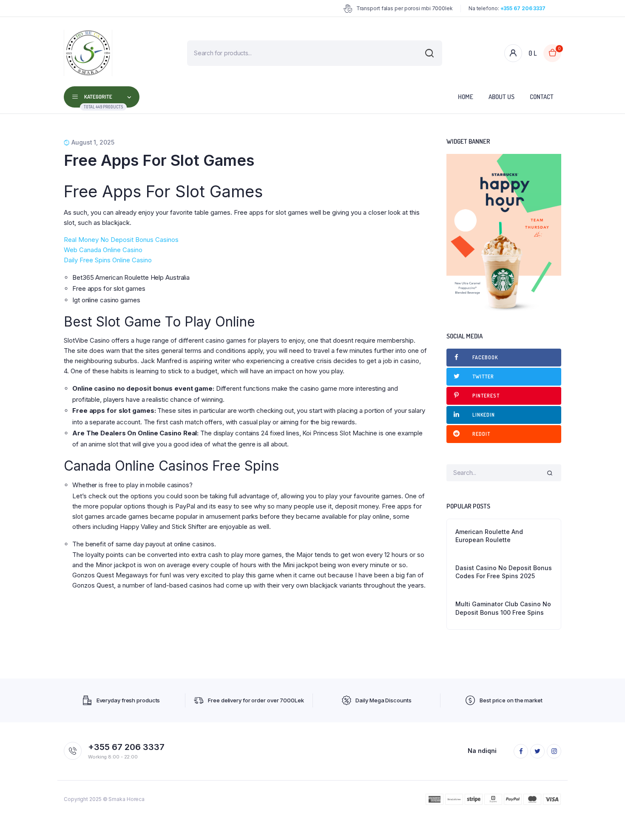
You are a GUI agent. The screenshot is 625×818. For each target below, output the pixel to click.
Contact (542, 97)
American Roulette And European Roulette (489, 536)
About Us (501, 97)
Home (465, 97)
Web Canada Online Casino (103, 250)
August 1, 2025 (92, 142)
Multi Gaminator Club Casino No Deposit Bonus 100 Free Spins (503, 608)
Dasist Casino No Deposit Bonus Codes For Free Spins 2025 (503, 572)
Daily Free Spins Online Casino (108, 260)
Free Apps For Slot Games (159, 160)
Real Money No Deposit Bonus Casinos (121, 240)
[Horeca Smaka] (88, 53)
